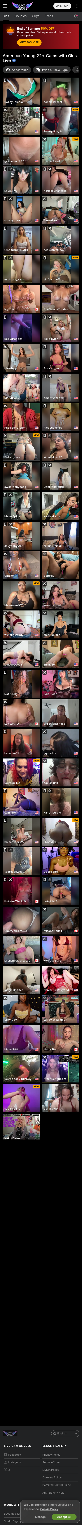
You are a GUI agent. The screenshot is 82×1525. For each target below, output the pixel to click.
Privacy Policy (51, 1454)
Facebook (14, 1454)
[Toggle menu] (5, 6)
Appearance (20, 70)
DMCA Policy (50, 1469)
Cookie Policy (49, 1509)
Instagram (14, 1462)
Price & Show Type (55, 70)
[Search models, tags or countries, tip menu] (76, 16)
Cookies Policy (52, 1477)
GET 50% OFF (29, 42)
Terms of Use (50, 1462)
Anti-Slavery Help (53, 1492)
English (61, 1433)
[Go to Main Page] (25, 5)
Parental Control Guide (56, 1485)
